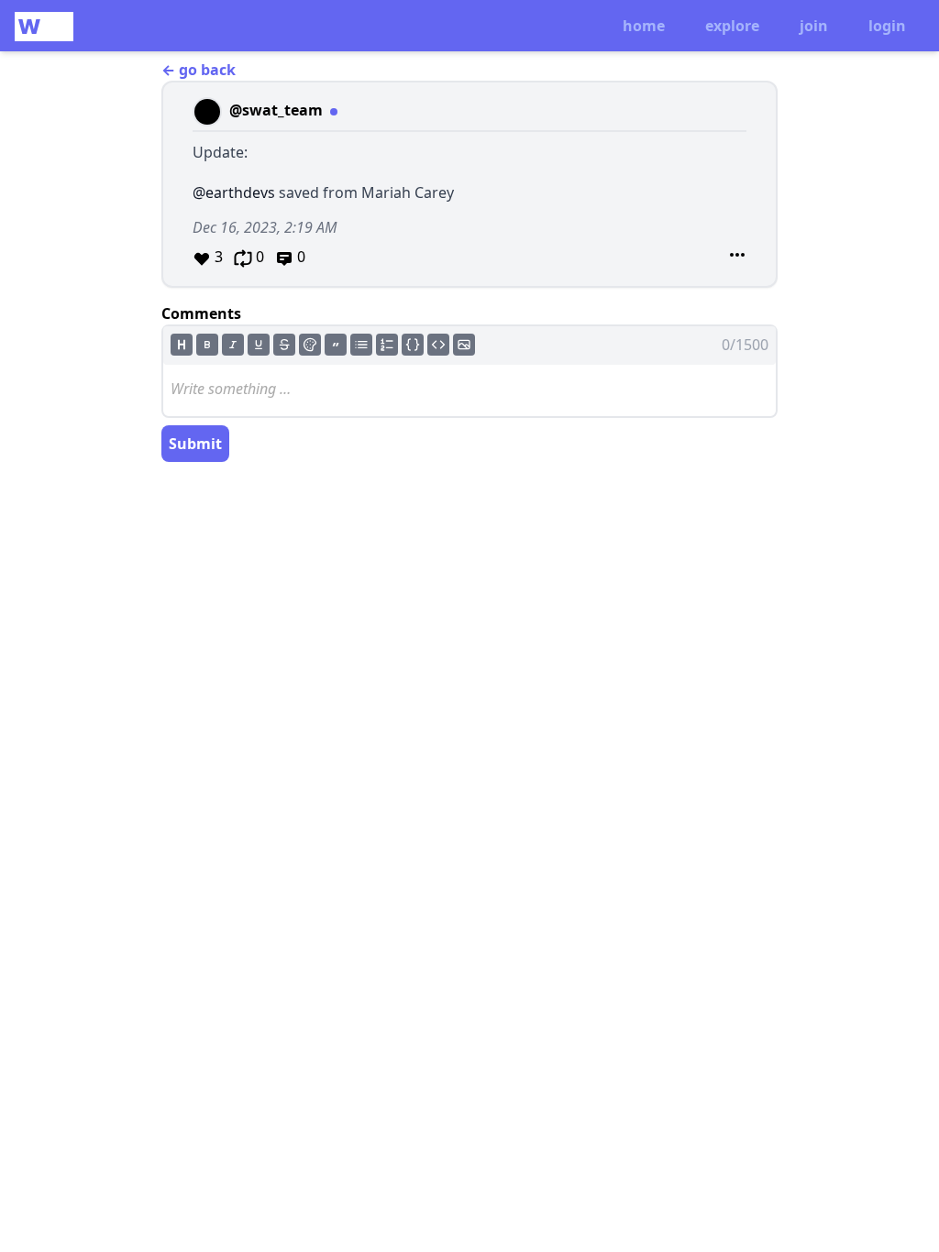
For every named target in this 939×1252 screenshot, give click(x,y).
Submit (195, 444)
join (814, 26)
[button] (469, 184)
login (887, 26)
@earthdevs (234, 192)
